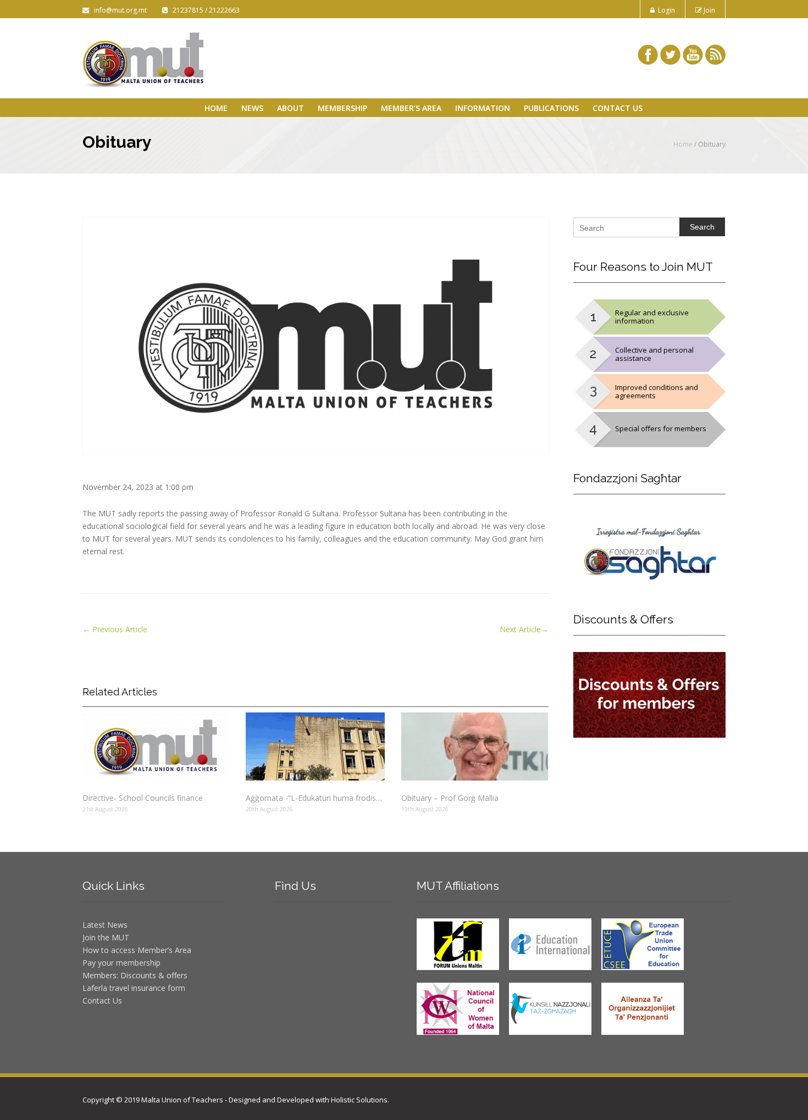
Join (708, 10)
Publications (551, 108)
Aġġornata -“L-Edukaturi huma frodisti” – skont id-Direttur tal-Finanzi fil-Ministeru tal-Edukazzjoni (315, 798)
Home (216, 108)
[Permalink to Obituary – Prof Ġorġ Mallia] (474, 746)
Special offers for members (660, 428)
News (252, 108)
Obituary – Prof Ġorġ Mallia (450, 798)
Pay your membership (121, 962)
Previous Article (114, 629)
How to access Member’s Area (136, 950)
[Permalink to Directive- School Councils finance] (155, 746)
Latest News (105, 925)
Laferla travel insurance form (133, 988)
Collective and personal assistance (654, 354)
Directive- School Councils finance (142, 798)
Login (665, 10)
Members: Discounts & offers (134, 975)
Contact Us (618, 108)
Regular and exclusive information (652, 317)
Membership (342, 108)
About (290, 108)
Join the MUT (105, 937)
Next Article (524, 629)
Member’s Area (411, 108)
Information (482, 108)
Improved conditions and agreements (656, 391)
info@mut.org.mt (118, 10)
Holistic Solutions (359, 1100)
